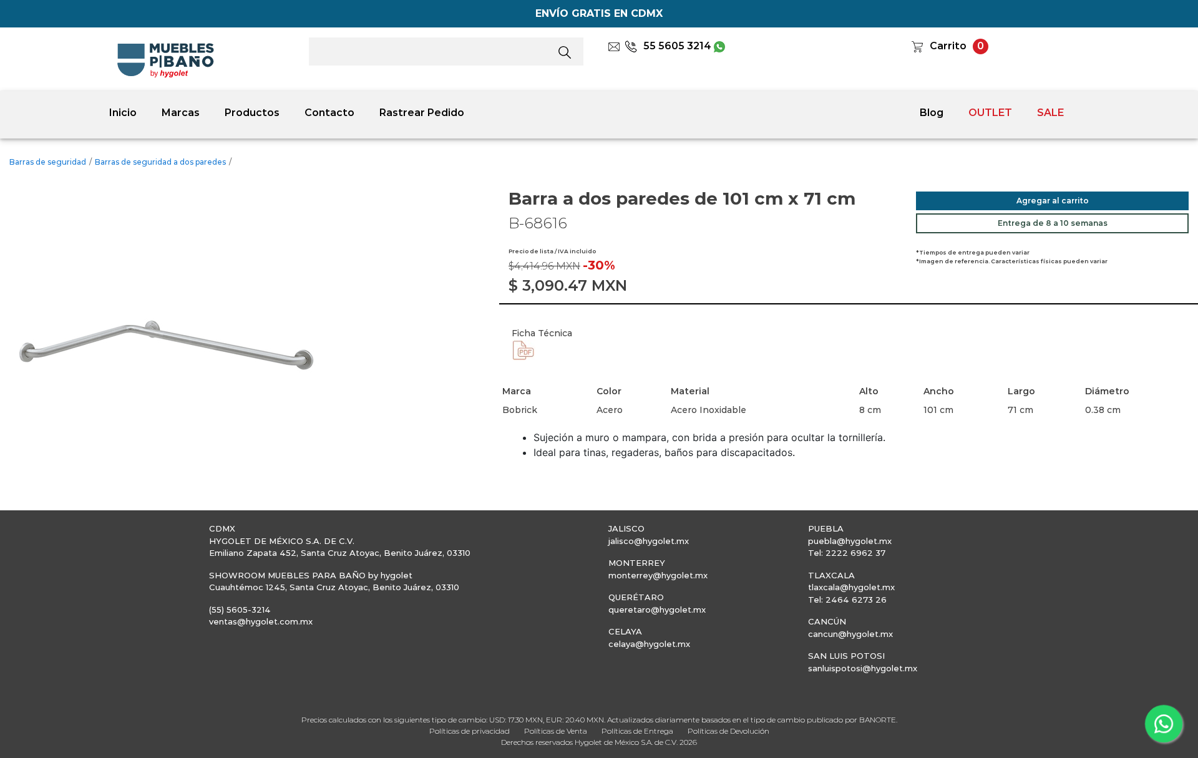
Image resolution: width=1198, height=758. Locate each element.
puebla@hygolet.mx (850, 541)
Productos (252, 113)
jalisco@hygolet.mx (648, 541)
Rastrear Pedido (421, 113)
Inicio (123, 113)
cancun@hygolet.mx (850, 634)
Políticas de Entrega (637, 731)
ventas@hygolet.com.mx (261, 621)
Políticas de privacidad (469, 731)
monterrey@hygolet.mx (658, 575)
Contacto (329, 113)
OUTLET (990, 113)
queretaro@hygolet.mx (657, 610)
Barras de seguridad (47, 162)
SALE (1050, 113)
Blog (931, 113)
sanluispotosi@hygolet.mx (862, 668)
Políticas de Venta (555, 731)
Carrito (948, 46)
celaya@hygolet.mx (649, 644)
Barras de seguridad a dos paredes (160, 162)
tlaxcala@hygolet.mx (851, 587)
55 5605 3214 (677, 46)
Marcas (181, 113)
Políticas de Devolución (728, 731)
